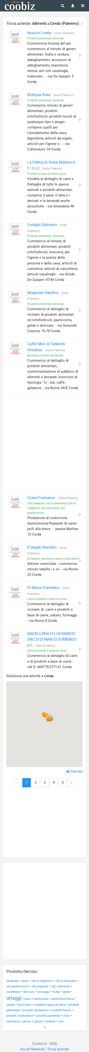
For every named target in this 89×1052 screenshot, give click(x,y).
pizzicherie (24, 1004)
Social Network (32, 1049)
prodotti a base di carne (50, 1004)
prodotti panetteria (48, 1015)
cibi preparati (39, 986)
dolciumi (28, 992)
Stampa (76, 771)
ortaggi (13, 998)
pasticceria (41, 998)
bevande (12, 981)
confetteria (13, 992)
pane (27, 998)
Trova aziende (58, 1049)
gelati (66, 992)
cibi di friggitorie (42, 981)
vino (61, 1021)
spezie (38, 1021)
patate (10, 1004)
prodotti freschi (61, 1010)
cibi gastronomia (17, 986)
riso (66, 1016)
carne (24, 981)
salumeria (12, 1021)
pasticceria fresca (62, 998)
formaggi (43, 992)
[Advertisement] (44, 443)
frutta (56, 992)
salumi (26, 1021)
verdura (50, 1021)
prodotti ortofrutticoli (19, 1015)
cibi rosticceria (60, 986)
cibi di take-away (66, 981)
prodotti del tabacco (36, 1010)
